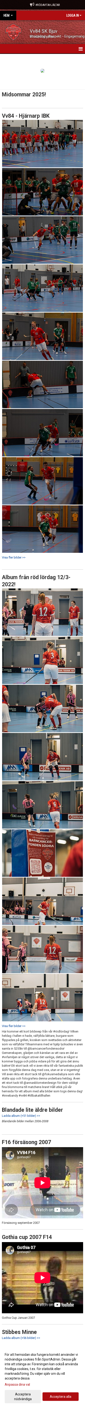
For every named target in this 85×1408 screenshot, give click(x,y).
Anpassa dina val (17, 1384)
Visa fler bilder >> (14, 557)
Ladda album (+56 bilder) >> (21, 1338)
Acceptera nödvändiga (23, 1396)
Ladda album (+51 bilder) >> (21, 1115)
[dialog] (42, 1376)
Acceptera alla (60, 1397)
